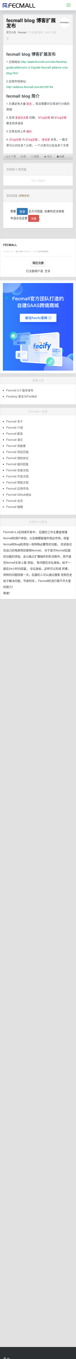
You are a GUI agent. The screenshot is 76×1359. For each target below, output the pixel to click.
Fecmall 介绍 (14, 427)
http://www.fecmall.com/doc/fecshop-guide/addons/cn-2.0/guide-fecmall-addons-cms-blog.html (37, 67)
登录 (22, 211)
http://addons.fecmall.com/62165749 (29, 87)
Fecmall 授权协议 (17, 458)
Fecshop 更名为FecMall (21, 396)
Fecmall (22, 32)
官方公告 (11, 32)
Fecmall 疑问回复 (17, 464)
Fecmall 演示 (14, 440)
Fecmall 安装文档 (17, 470)
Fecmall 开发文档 (17, 476)
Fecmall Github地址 (18, 494)
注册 (33, 218)
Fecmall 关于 (14, 421)
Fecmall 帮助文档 (17, 482)
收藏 (61, 156)
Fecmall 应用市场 (17, 488)
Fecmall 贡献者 (16, 446)
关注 (49, 156)
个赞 (12, 156)
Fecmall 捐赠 (14, 507)
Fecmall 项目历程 (17, 452)
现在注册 (38, 263)
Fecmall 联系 (14, 433)
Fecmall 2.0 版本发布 (19, 390)
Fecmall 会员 (14, 501)
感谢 (36, 156)
